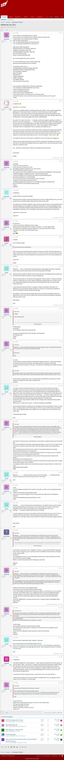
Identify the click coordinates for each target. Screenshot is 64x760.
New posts (3, 19)
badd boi (4, 27)
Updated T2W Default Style (8, 755)
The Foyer (18, 731)
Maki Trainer (8, 742)
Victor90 (57, 730)
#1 (61, 33)
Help (59, 755)
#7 (61, 266)
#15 (61, 530)
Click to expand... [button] (38, 324)
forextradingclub (11, 734)
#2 (61, 101)
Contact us (38, 755)
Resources (17, 17)
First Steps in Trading (21, 742)
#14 (61, 502)
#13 (61, 485)
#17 (61, 607)
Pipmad (7, 721)
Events (25, 17)
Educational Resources (21, 726)
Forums (4, 17)
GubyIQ (57, 735)
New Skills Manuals (11, 725)
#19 (61, 657)
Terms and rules (46, 755)
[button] (22, 16)
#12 (61, 472)
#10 (61, 385)
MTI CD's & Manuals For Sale (14, 720)
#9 (61, 341)
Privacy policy (54, 755)
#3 (61, 161)
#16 (61, 568)
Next (7, 30)
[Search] (61, 16)
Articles (11, 17)
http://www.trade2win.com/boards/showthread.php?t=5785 (29, 645)
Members (40, 17)
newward (8, 736)
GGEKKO (57, 740)
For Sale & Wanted (19, 721)
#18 (61, 637)
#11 (61, 421)
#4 (61, 190)
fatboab (7, 731)
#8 (61, 308)
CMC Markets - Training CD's (14, 729)
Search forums (10, 19)
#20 (61, 682)
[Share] (60, 33)
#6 (61, 237)
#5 (61, 221)
